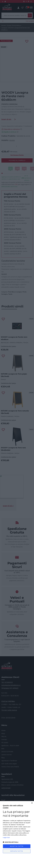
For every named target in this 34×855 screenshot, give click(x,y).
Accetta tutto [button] (16, 846)
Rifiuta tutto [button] (16, 851)
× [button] (32, 803)
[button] (17, 842)
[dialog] (17, 828)
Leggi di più (6, 837)
